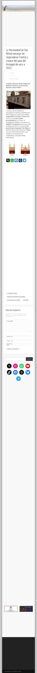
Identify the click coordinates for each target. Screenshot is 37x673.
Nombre (10, 336)
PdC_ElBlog (11, 73)
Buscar (29, 359)
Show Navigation (28, 15)
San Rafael (25, 300)
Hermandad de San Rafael (13, 300)
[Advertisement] (18, 32)
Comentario (10, 321)
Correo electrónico (10, 342)
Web (8, 345)
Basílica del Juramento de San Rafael (16, 296)
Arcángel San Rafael (12, 293)
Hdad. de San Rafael (13, 79)
